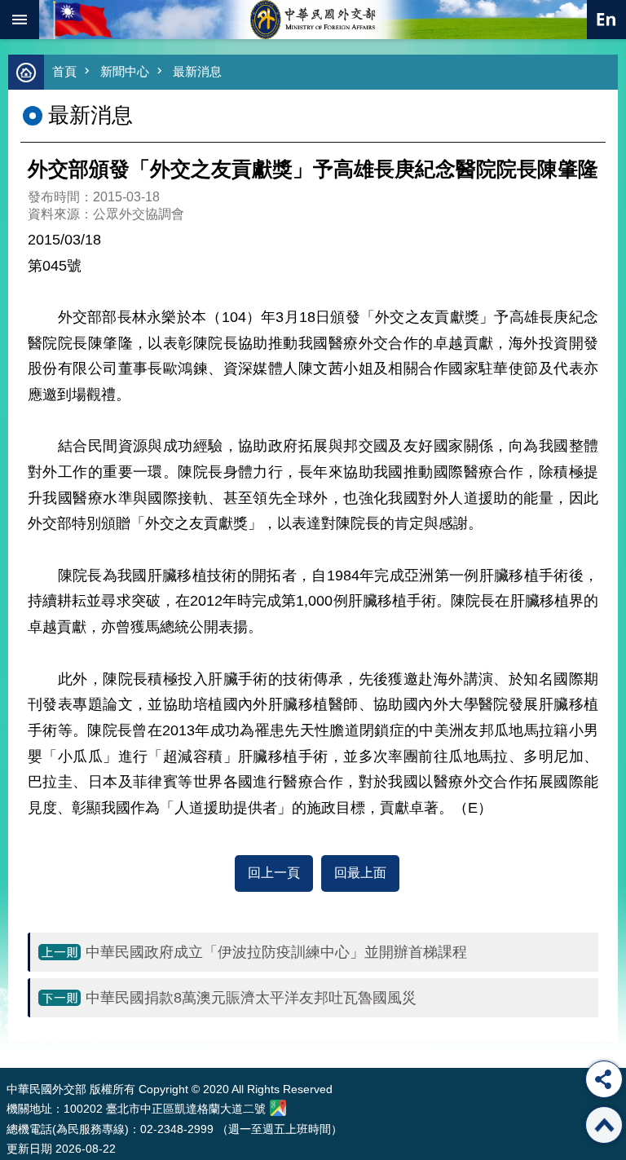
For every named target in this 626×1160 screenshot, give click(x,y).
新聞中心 (124, 71)
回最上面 (360, 873)
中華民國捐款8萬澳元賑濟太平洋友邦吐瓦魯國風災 (251, 998)
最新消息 (197, 71)
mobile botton (19, 19)
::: (10, 1037)
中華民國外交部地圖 (278, 1108)
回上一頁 (274, 873)
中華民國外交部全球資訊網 (313, 19)
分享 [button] (604, 1079)
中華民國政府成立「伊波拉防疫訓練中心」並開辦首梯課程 (276, 952)
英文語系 (606, 19)
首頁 (64, 71)
